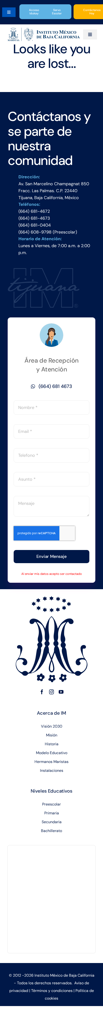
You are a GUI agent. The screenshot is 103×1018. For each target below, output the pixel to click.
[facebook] (42, 692)
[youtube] (61, 692)
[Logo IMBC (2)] (44, 30)
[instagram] (51, 692)
